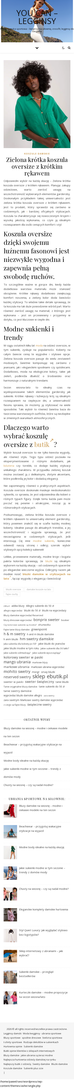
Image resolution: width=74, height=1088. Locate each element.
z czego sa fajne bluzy (15, 704)
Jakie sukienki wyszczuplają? (46, 652)
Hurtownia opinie (13, 1046)
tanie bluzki (62, 682)
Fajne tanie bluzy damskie (17, 629)
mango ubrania (17, 662)
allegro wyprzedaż (13, 610)
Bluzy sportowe (12, 1037)
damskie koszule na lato (39, 589)
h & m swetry (14, 634)
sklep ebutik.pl (50, 676)
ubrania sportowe (51, 1033)
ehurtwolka (44, 624)
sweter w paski (13, 682)
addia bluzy (17, 605)
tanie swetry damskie (18, 691)
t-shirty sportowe (13, 1042)
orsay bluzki (48, 672)
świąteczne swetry (39, 704)
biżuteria (9, 465)
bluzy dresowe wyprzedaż (18, 620)
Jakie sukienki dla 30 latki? (55, 648)
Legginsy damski (13, 1033)
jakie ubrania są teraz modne (37, 1055)
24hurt (7, 606)
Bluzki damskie (59, 1064)
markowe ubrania (16, 667)
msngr (36, 672)
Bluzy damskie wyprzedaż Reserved (23, 615)
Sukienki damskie (33, 1046)
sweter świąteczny (39, 681)
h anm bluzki (11, 639)
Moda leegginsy (31, 1033)
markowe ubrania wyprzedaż (47, 667)
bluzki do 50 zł (32, 610)
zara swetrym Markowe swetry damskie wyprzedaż (33, 700)
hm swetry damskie (37, 639)
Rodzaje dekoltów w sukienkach (41, 1042)
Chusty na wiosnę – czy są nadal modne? (28, 785)
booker (65, 620)
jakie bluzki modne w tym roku (21, 648)
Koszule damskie (37, 153)
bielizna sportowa (52, 1037)
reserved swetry (17, 677)
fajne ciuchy (12, 594)
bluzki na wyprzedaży (54, 610)
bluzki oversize (13, 589)
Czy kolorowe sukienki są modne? (20, 624)
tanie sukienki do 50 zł (51, 686)
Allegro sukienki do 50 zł (40, 605)
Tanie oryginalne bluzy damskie (20, 686)
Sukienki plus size (33, 1068)
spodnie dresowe (31, 1037)
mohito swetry (17, 671)
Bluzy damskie (11, 1055)
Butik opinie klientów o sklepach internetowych (29, 1050)
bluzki (48, 561)
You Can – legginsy (37, 17)
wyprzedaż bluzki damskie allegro (23, 695)
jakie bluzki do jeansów (51, 643)
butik (41, 444)
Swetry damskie (41, 1064)
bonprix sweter (46, 619)
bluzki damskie (33, 574)
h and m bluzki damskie (40, 634)
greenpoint (39, 629)
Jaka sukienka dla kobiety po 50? (20, 643)
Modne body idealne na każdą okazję (26, 760)
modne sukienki (43, 541)
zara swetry (49, 695)
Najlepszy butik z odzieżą (17, 1064)
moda (39, 345)
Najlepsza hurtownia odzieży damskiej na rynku (30, 1059)
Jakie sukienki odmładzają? (17, 652)
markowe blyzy (40, 662)
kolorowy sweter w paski (23, 657)
